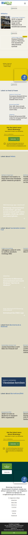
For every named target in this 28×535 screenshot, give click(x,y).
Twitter (14, 513)
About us (13, 505)
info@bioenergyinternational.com (14, 494)
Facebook (14, 515)
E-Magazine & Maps (7, 466)
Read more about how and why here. (14, 529)
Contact (14, 507)
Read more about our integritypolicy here (16, 145)
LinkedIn (14, 511)
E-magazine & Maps (14, 498)
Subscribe (7, 472)
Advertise (14, 500)
